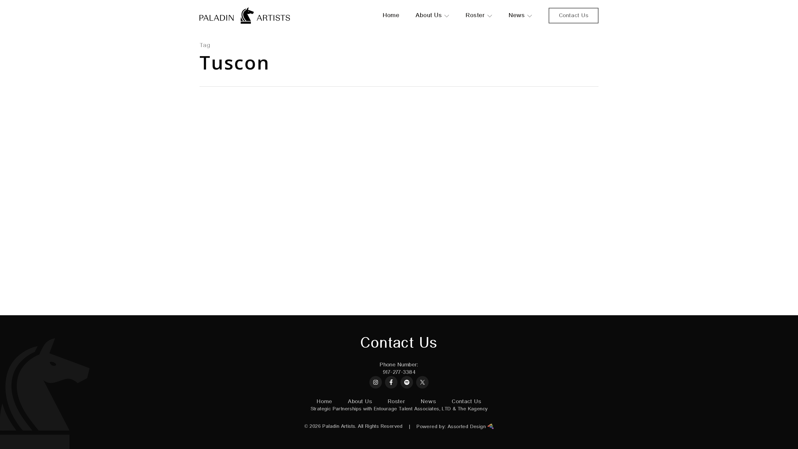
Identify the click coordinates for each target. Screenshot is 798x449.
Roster (396, 401)
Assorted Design (467, 427)
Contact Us (466, 401)
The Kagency (473, 409)
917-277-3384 (399, 372)
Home (324, 401)
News (428, 401)
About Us (360, 401)
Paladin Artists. (339, 426)
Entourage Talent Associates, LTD (412, 409)
